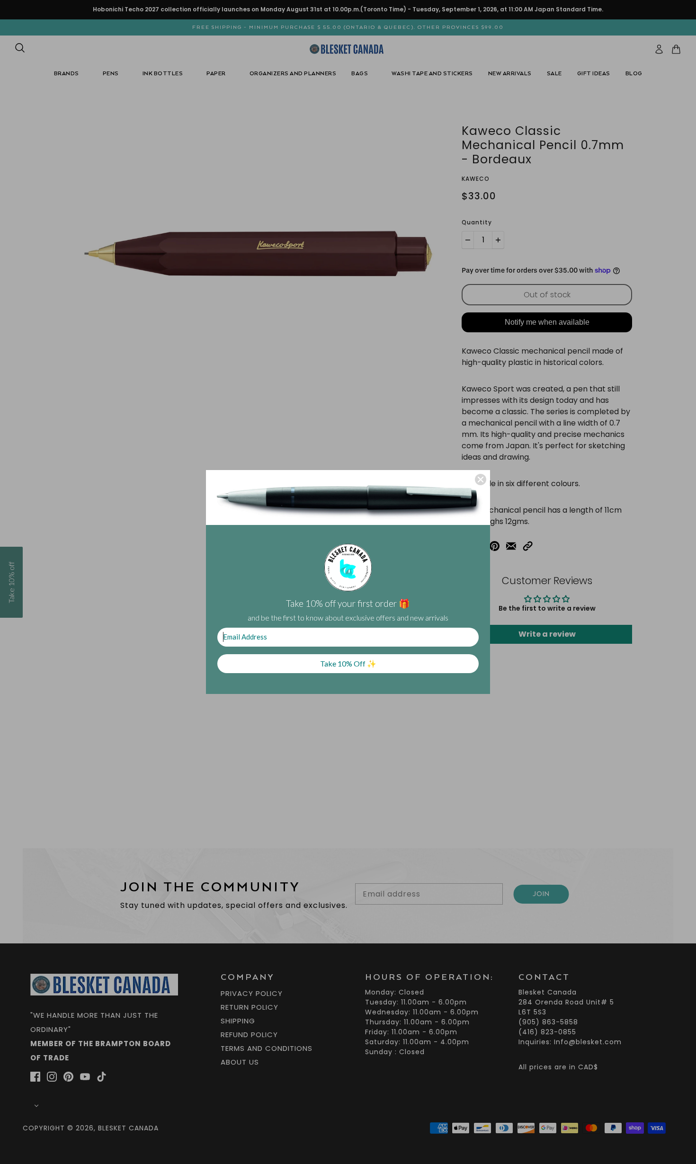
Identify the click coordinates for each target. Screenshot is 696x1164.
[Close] (480, 479)
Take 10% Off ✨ (348, 663)
